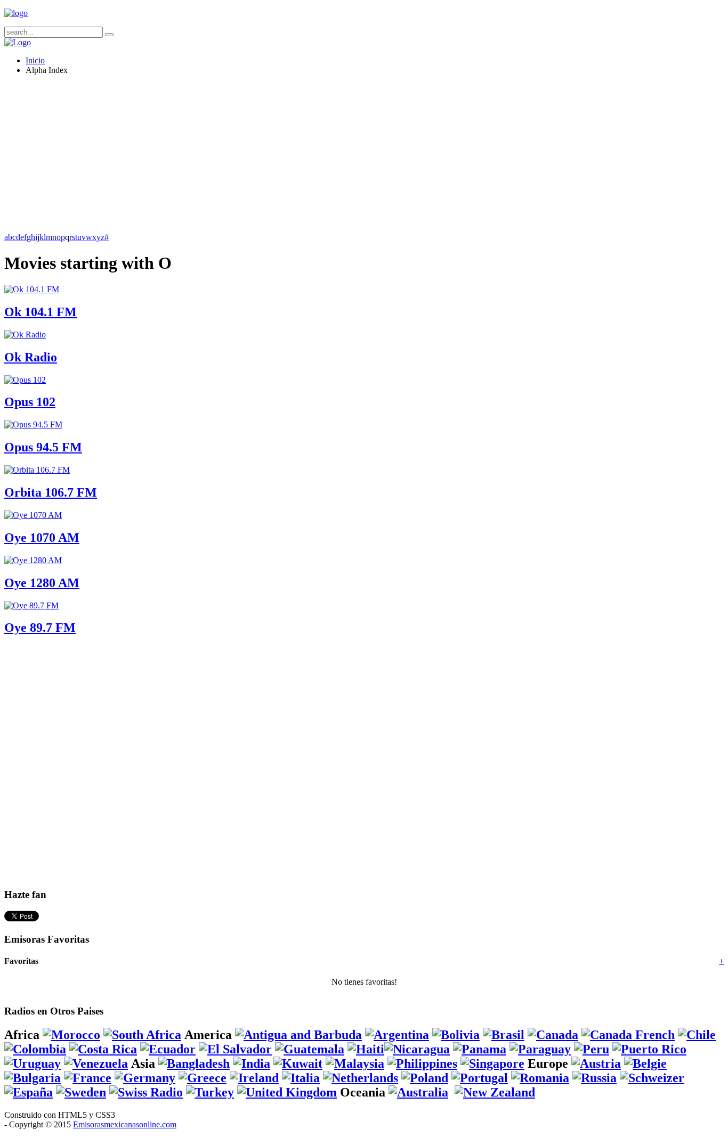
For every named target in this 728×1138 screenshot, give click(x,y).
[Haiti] (365, 1049)
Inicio (35, 60)
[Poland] (424, 1078)
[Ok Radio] (25, 334)
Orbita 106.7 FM (50, 492)
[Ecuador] (168, 1049)
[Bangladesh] (194, 1063)
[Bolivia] (456, 1035)
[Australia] (418, 1092)
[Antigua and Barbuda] (298, 1035)
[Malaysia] (355, 1063)
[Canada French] (628, 1035)
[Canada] (553, 1035)
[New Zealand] (495, 1092)
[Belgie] (645, 1063)
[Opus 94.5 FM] (33, 424)
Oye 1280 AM (41, 583)
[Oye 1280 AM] (33, 560)
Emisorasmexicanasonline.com (124, 1124)
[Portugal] (479, 1078)
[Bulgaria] (32, 1078)
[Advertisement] (324, 158)
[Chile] (697, 1035)
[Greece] (203, 1078)
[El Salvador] (235, 1049)
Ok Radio (30, 357)
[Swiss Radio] (146, 1092)
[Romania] (540, 1078)
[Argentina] (397, 1035)
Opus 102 (29, 402)
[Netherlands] (360, 1078)
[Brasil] (503, 1035)
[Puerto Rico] (649, 1049)
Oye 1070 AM (41, 538)
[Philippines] (422, 1063)
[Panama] (479, 1049)
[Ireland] (254, 1078)
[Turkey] (210, 1092)
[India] (251, 1063)
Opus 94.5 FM (43, 447)
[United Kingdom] (287, 1092)
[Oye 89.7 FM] (31, 605)
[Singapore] (492, 1063)
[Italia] (301, 1078)
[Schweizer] (652, 1078)
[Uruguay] (32, 1063)
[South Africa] (142, 1035)
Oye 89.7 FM (40, 627)
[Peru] (591, 1049)
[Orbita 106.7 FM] (37, 469)
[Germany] (145, 1078)
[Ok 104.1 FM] (31, 289)
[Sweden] (81, 1092)
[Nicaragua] (417, 1049)
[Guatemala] (309, 1049)
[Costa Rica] (103, 1049)
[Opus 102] (25, 379)
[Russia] (594, 1078)
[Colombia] (35, 1049)
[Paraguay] (540, 1049)
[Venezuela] (96, 1063)
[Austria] (596, 1063)
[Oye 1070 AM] (33, 514)
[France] (87, 1078)
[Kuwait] (297, 1063)
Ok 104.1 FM (40, 312)
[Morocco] (71, 1035)
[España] (28, 1092)
